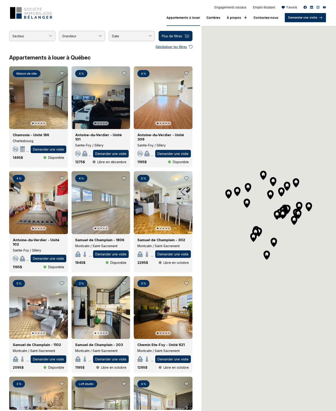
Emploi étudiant (264, 7)
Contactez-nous (265, 17)
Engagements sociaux (230, 7)
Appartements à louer (183, 17)
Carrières (213, 17)
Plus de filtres (172, 36)
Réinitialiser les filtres (171, 47)
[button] (33, 123)
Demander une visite (48, 149)
